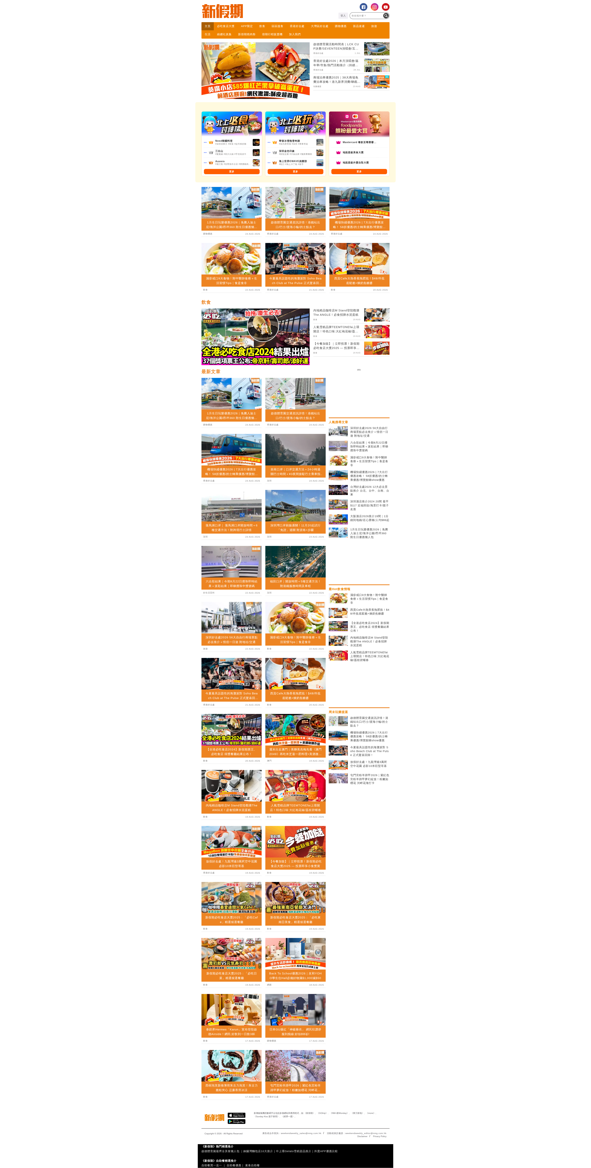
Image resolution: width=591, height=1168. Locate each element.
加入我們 (295, 34)
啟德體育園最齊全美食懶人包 (220, 1151)
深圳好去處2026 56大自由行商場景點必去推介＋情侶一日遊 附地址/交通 (369, 432)
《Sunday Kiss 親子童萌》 (266, 1116)
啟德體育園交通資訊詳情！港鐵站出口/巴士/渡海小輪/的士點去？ (369, 721)
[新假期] (248, 11)
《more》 (370, 1113)
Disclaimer (362, 1136)
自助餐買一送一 (211, 1165)
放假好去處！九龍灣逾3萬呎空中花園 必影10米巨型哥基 (368, 763)
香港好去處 (297, 26)
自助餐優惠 (234, 1165)
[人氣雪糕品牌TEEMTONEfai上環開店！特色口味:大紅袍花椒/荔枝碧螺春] (338, 656)
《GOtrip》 (322, 1113)
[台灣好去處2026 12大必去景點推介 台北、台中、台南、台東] (338, 490)
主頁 (208, 26)
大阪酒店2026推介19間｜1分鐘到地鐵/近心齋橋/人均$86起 (369, 518)
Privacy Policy (379, 1136)
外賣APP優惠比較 (326, 1151)
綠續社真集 (224, 34)
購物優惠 (341, 26)
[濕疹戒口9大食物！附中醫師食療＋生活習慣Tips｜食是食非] (338, 461)
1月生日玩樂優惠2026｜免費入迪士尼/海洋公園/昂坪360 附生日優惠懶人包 (369, 533)
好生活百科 (209, 592)
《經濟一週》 (287, 1116)
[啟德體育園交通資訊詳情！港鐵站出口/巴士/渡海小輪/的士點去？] (338, 721)
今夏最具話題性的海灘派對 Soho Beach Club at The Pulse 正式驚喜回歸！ (369, 751)
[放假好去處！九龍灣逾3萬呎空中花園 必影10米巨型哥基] (338, 765)
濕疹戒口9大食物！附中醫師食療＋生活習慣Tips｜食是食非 (369, 461)
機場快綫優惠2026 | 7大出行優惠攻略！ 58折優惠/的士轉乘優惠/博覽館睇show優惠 (369, 476)
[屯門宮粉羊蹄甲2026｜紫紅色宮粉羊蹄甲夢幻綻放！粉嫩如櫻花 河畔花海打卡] (338, 778)
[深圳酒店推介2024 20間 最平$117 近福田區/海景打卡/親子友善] (338, 505)
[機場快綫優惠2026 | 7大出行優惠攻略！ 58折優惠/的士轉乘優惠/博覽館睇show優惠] (338, 475)
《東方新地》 (357, 1113)
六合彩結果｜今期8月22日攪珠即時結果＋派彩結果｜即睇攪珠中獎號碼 (369, 446)
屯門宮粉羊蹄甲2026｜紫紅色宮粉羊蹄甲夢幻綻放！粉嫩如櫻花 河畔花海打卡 (369, 779)
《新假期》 (309, 1113)
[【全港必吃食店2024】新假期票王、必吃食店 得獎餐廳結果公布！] (338, 626)
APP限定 (247, 26)
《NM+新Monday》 (339, 1113)
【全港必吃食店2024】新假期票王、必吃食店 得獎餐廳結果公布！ (369, 626)
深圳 (205, 536)
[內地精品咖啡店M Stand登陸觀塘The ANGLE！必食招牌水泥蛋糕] (338, 641)
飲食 (262, 26)
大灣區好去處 (319, 26)
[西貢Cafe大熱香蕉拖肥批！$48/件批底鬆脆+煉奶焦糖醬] (338, 613)
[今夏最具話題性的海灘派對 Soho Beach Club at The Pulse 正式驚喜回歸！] (338, 750)
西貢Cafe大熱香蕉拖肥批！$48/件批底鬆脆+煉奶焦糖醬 (369, 611)
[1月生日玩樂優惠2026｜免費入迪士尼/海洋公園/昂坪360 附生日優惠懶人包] (338, 533)
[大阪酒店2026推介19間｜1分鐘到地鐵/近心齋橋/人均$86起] (338, 519)
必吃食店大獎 (226, 26)
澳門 (269, 760)
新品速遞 (359, 26)
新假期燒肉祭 (247, 34)
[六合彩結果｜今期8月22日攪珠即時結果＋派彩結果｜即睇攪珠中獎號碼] (338, 446)
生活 (208, 34)
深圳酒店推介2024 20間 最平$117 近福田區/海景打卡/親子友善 (369, 505)
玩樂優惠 (317, 86)
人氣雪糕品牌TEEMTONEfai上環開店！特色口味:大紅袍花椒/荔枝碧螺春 (369, 656)
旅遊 (374, 26)
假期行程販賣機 (272, 34)
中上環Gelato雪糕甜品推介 (293, 1151)
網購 (269, 985)
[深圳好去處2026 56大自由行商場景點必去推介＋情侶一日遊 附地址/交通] (338, 431)
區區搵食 (277, 26)
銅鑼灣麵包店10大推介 (258, 1151)
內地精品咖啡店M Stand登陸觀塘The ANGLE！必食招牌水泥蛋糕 (369, 641)
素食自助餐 (252, 1165)
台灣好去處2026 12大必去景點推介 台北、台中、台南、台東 (369, 490)
